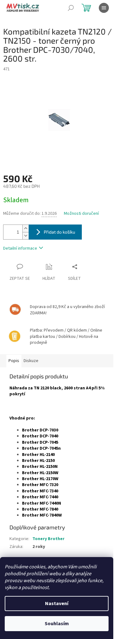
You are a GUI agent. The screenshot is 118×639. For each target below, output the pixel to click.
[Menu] (104, 8)
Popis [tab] (13, 361)
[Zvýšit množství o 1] (25, 228)
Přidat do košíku (59, 232)
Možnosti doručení (81, 214)
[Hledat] (71, 8)
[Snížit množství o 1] (25, 235)
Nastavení (56, 603)
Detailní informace (20, 248)
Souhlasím (57, 623)
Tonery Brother (48, 539)
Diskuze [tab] (31, 361)
